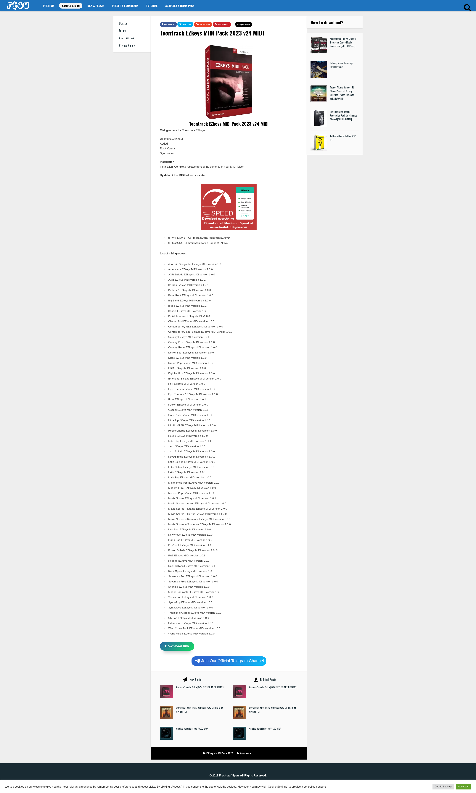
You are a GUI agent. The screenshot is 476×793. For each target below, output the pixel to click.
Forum (122, 30)
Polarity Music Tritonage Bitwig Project (341, 65)
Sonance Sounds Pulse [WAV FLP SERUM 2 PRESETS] (200, 687)
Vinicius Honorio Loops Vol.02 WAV (192, 728)
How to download (326, 22)
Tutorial (151, 6)
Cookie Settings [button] (443, 786)
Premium (48, 6)
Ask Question (126, 38)
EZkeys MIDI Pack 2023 (219, 753)
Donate (123, 23)
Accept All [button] (463, 786)
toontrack (245, 753)
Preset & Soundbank (125, 6)
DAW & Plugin (95, 6)
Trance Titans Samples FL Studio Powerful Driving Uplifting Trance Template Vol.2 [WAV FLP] (342, 92)
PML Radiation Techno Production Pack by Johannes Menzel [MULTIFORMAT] (343, 115)
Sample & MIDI (71, 6)
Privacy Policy (127, 45)
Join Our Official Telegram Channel (232, 660)
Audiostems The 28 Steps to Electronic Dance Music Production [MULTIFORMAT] (343, 42)
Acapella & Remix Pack (179, 6)
